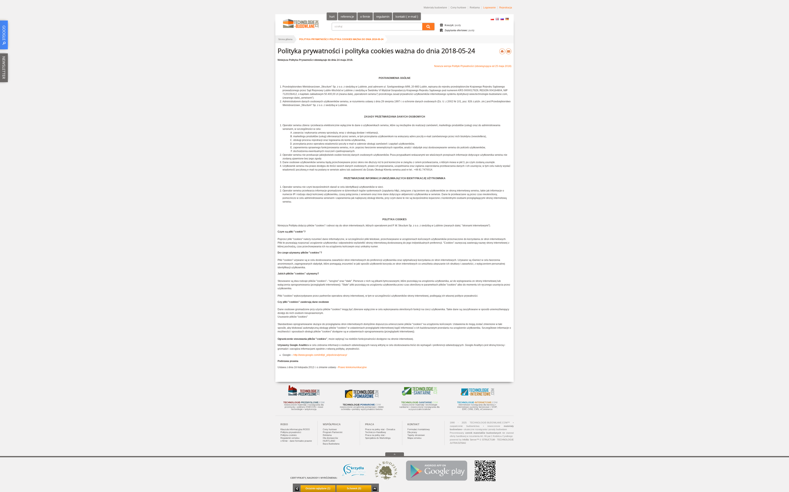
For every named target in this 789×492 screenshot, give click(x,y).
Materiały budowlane (435, 7)
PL (492, 19)
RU (502, 19)
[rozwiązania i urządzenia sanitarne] (419, 394)
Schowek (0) (354, 488)
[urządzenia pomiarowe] (361, 397)
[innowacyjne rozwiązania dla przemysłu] (304, 394)
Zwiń (374, 488)
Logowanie (489, 7)
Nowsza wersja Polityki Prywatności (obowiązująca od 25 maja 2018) (472, 66)
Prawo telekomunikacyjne (352, 367)
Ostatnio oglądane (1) (318, 488)
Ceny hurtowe (458, 7)
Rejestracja (505, 7)
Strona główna (285, 39)
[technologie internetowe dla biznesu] (477, 394)
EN (497, 19)
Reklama (475, 7)
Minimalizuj (297, 488)
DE (507, 19)
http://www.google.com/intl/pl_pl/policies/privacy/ (320, 355)
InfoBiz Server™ (470, 439)
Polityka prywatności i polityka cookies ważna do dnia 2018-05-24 (341, 39)
